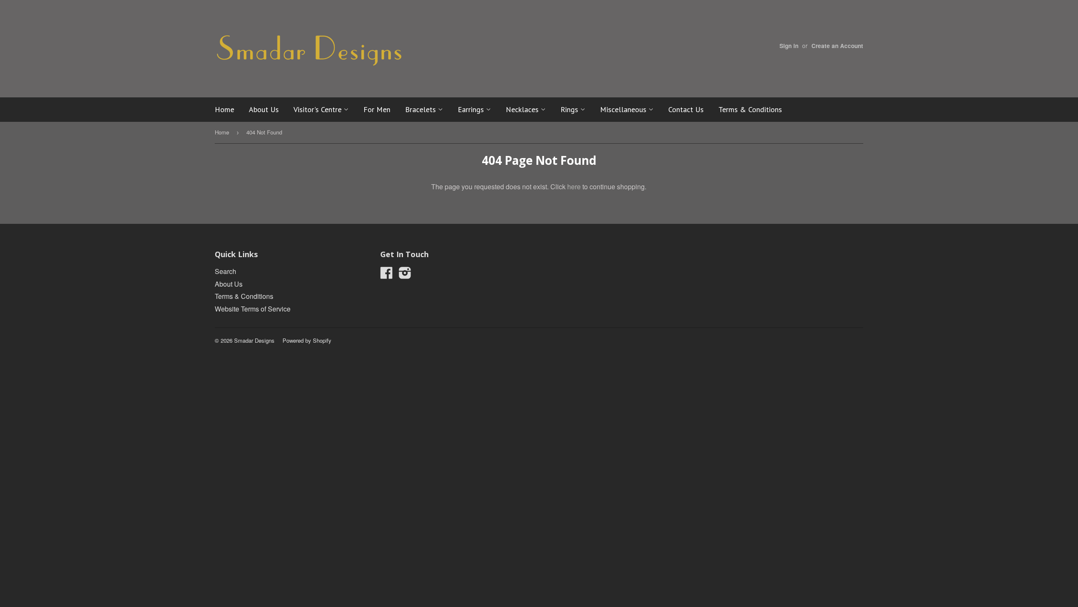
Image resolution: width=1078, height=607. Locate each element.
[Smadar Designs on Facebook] (386, 275)
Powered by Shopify (307, 340)
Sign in (788, 46)
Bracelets (421, 109)
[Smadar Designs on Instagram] (405, 275)
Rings (570, 109)
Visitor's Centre (319, 109)
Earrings (472, 109)
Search (225, 271)
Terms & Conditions (750, 109)
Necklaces (523, 109)
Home (224, 109)
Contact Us (686, 109)
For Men (376, 109)
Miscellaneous (624, 109)
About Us (264, 109)
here (574, 186)
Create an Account (837, 46)
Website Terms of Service (253, 309)
